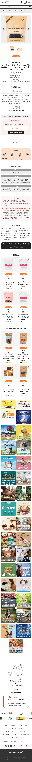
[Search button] (30, 7)
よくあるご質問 (22, 731)
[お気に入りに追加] (14, 260)
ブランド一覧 (23, 725)
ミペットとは (12, 728)
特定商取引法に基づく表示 (10, 741)
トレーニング (17, 81)
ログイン (16, 734)
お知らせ (21, 728)
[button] (3, 29)
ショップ (10, 10)
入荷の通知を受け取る (16, 132)
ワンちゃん (17, 10)
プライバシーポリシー (23, 741)
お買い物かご (16, 737)
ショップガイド (10, 731)
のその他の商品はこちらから (16, 246)
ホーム (4, 10)
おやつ (23, 10)
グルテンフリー (9, 81)
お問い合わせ (7, 734)
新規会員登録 (25, 734)
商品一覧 (14, 725)
